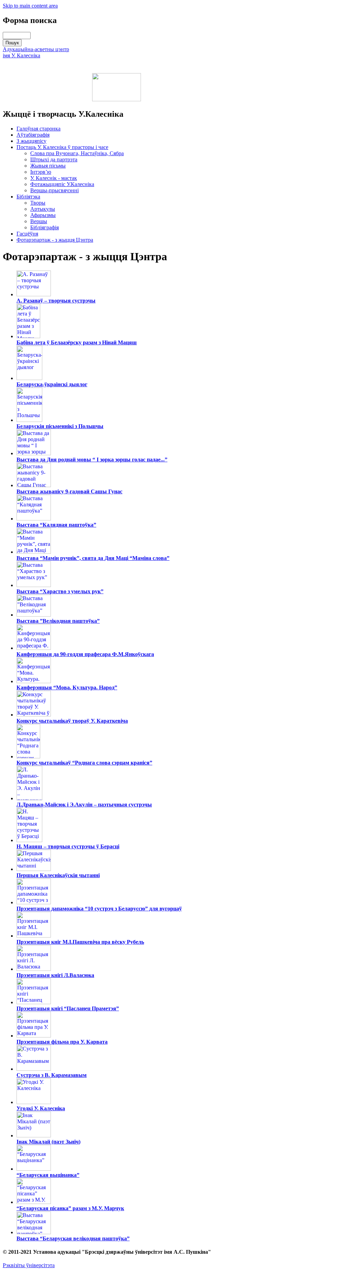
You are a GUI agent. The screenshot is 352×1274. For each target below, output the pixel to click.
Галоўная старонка (38, 128)
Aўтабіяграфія (33, 135)
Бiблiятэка (28, 196)
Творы (37, 203)
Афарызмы (43, 215)
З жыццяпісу (31, 141)
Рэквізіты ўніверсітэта (29, 1265)
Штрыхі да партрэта (53, 159)
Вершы (38, 221)
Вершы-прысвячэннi (54, 190)
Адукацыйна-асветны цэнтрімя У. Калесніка (36, 52)
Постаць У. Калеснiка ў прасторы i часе (62, 147)
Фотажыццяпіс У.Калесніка (62, 184)
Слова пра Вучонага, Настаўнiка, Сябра (77, 153)
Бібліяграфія (44, 227)
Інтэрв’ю (40, 172)
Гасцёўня (27, 234)
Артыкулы (42, 209)
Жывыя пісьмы (48, 166)
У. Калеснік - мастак (53, 178)
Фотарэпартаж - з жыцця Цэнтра (54, 240)
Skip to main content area (30, 6)
